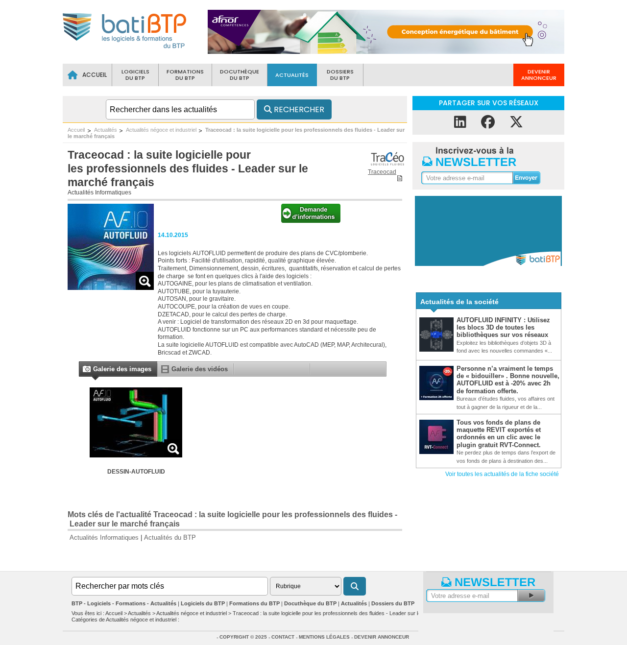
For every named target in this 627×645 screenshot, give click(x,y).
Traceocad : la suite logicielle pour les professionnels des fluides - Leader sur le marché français (347, 613)
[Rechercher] (354, 586)
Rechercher (298, 109)
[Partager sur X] (516, 122)
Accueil (76, 130)
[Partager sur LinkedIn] (460, 122)
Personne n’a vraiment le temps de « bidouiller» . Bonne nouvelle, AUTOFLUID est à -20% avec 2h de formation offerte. (508, 380)
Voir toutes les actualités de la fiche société (502, 474)
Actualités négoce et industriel (161, 130)
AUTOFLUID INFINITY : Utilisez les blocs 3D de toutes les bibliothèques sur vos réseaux (503, 327)
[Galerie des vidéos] (165, 371)
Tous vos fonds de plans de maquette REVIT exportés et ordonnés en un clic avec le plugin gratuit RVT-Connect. (499, 434)
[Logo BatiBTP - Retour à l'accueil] (125, 50)
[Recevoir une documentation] (310, 220)
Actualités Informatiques (99, 192)
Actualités (105, 130)
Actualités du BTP (170, 537)
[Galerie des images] (86, 370)
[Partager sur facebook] (488, 122)
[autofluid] (111, 287)
